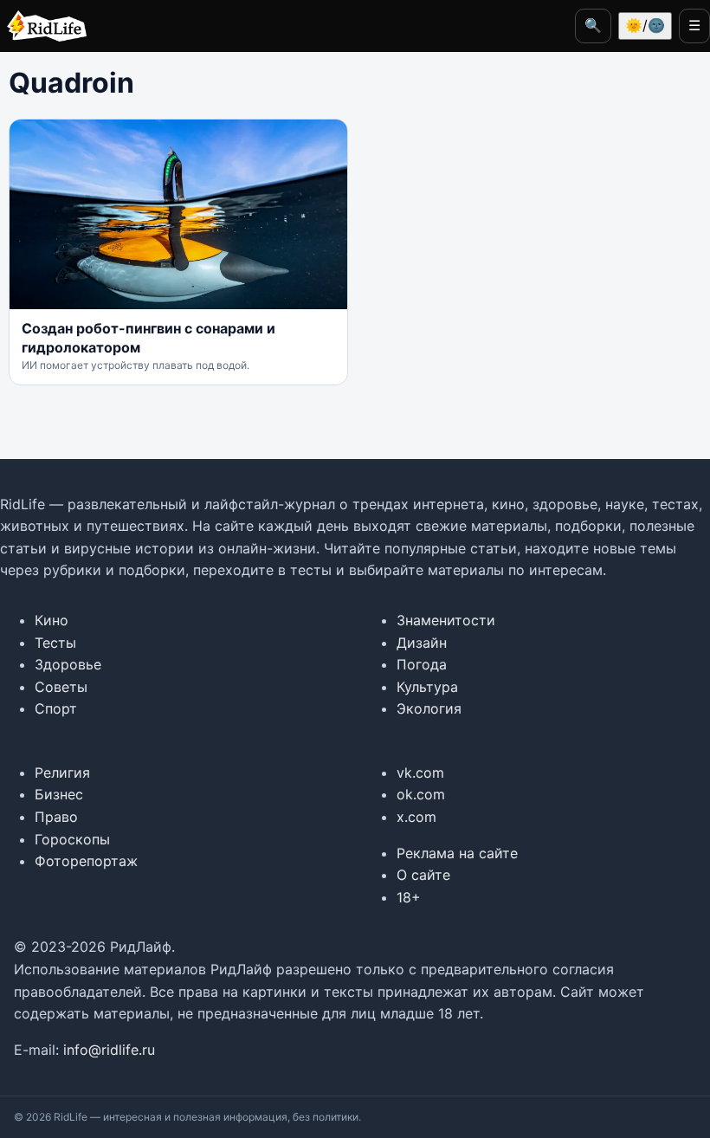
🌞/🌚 (645, 25)
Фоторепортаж (86, 861)
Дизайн (422, 642)
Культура (427, 686)
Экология (429, 708)
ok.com (421, 794)
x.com (416, 816)
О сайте (423, 874)
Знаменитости (446, 620)
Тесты (55, 642)
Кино (51, 620)
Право (56, 816)
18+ (409, 897)
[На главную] (43, 26)
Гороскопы (72, 839)
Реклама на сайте (457, 853)
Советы (61, 686)
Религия (62, 772)
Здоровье (68, 664)
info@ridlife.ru (109, 1049)
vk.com (420, 772)
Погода (422, 664)
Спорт (56, 708)
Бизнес (59, 794)
